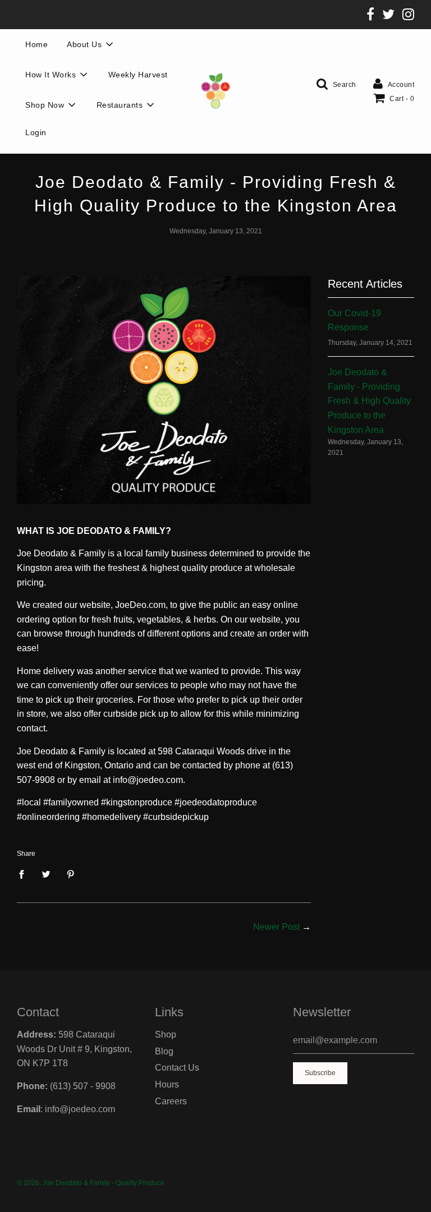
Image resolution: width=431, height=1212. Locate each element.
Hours (167, 1084)
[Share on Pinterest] (70, 874)
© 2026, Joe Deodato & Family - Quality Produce (90, 1183)
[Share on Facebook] (25, 874)
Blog (164, 1051)
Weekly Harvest (138, 74)
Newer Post (276, 927)
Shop (165, 1034)
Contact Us (177, 1067)
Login (36, 132)
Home (36, 44)
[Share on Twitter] (46, 874)
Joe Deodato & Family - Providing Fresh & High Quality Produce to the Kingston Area (369, 400)
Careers (171, 1101)
